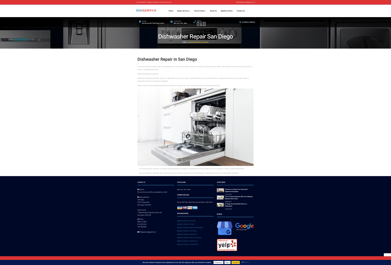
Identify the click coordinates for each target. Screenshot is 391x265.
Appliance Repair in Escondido (187, 231)
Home (171, 11)
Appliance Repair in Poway (185, 224)
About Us (213, 11)
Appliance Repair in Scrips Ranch (187, 244)
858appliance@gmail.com (246, 2)
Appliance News (227, 11)
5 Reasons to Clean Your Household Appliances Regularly (236, 190)
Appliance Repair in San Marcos (187, 241)
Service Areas (199, 11)
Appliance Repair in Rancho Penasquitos (190, 228)
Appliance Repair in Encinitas (186, 221)
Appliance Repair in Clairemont (187, 234)
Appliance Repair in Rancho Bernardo (189, 238)
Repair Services (183, 11)
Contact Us (241, 11)
